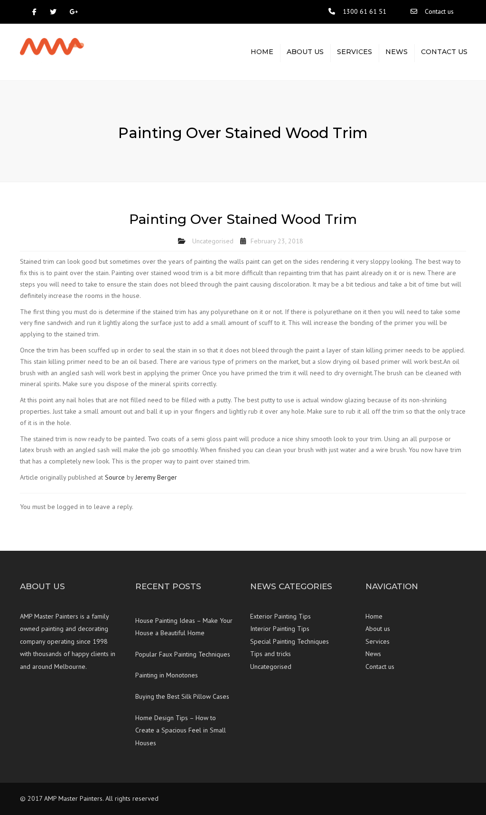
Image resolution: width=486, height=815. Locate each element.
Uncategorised (213, 241)
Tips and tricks (270, 653)
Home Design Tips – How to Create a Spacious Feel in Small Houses (180, 730)
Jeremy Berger (156, 477)
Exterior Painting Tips (280, 616)
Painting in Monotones (166, 675)
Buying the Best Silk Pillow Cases (182, 696)
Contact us (439, 11)
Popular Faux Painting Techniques (182, 654)
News (396, 51)
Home (262, 51)
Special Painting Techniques (289, 641)
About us (305, 51)
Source (115, 477)
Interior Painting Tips (279, 628)
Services (354, 51)
